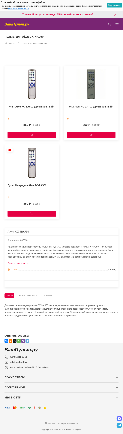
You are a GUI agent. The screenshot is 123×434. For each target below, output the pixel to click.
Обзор (9, 295)
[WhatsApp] (19, 341)
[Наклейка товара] (6, 69)
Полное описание (17, 263)
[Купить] (32, 135)
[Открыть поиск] (109, 24)
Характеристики (28, 295)
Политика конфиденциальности (61, 423)
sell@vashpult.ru (18, 362)
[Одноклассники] (10, 341)
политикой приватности (18, 8)
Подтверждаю (114, 5)
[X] (14, 341)
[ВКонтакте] (6, 341)
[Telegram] (27, 341)
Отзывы (47, 295)
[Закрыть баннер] (115, 14)
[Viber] (23, 341)
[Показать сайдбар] (117, 24)
